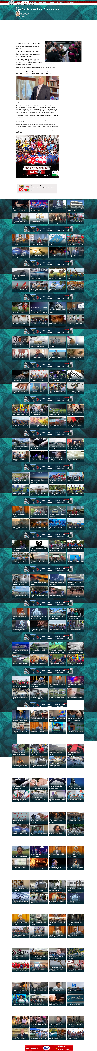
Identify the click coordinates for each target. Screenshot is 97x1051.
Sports (33, 2)
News (25, 2)
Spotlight (70, 2)
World (51, 2)
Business (42, 2)
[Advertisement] (48, 30)
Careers (60, 2)
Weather (27, 4)
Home (18, 2)
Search (32, 4)
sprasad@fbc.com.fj (24, 14)
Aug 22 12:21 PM (20, 4)
